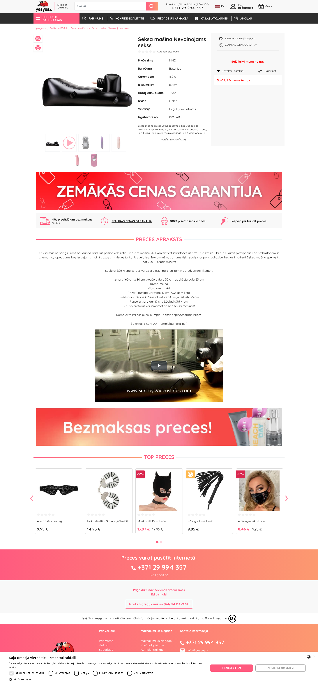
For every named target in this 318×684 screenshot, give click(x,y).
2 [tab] (69, 143)
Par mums (106, 641)
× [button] (313, 656)
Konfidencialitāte (152, 649)
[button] (56, 18)
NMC (172, 60)
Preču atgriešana (152, 645)
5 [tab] (119, 143)
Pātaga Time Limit (200, 521)
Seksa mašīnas (79, 28)
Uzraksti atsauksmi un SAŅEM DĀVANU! (159, 604)
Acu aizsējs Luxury (49, 521)
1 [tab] (52, 143)
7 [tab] (94, 160)
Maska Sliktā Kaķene (151, 521)
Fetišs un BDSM (58, 28)
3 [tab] (85, 143)
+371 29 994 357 (187, 8)
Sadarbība (106, 649)
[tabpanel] (85, 82)
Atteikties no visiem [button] (281, 667)
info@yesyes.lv (198, 650)
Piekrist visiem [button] (231, 667)
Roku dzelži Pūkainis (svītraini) (107, 521)
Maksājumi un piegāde (156, 641)
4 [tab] (102, 143)
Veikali (103, 645)
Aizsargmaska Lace (251, 521)
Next (286, 498)
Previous (31, 498)
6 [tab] (77, 160)
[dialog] (159, 668)
